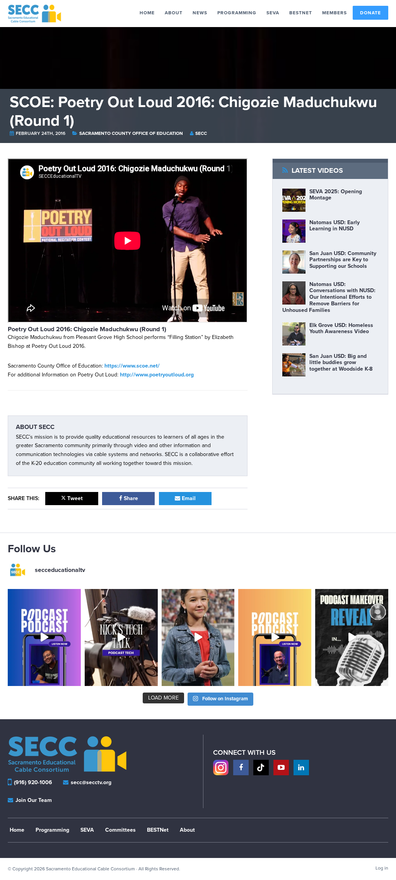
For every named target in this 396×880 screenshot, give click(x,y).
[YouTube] (281, 767)
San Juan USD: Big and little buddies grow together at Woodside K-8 (340, 363)
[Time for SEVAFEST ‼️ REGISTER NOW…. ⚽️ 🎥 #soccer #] (198, 637)
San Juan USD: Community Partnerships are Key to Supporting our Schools (342, 260)
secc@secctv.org (90, 782)
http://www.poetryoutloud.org (157, 374)
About (187, 830)
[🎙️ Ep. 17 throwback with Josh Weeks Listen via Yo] (44, 637)
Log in (382, 868)
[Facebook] (241, 767)
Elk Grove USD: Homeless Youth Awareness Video (341, 328)
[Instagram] (221, 767)
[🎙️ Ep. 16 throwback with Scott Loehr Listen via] (274, 637)
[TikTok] (261, 767)
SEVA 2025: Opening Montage (335, 194)
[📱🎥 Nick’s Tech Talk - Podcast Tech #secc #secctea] (121, 637)
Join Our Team (33, 800)
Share (130, 498)
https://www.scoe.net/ (132, 366)
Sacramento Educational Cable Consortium (38, 13)
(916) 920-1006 (33, 782)
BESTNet (158, 830)
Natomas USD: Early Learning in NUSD (334, 225)
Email (188, 498)
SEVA (87, 830)
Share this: (23, 498)
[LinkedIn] (301, 767)
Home (17, 830)
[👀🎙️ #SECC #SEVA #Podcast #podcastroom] (351, 637)
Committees (120, 830)
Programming (52, 830)
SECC (201, 133)
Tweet (74, 498)
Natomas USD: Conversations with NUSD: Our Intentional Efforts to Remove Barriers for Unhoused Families (329, 297)
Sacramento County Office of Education (131, 133)
